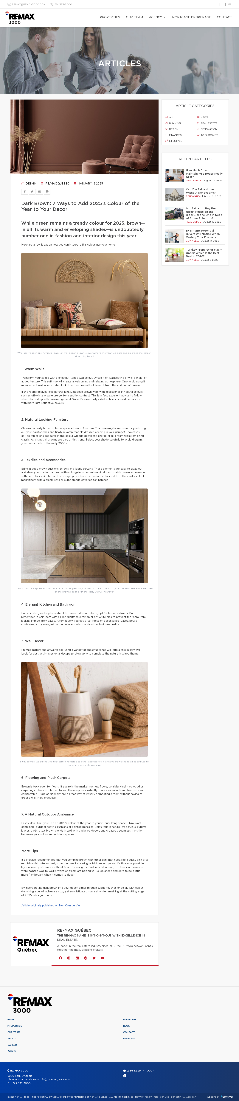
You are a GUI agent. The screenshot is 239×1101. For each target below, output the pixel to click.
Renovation (208, 129)
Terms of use (161, 1097)
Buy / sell (175, 123)
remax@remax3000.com (29, 4)
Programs (129, 1019)
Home (10, 1019)
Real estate (208, 123)
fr (230, 4)
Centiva (227, 1096)
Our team (134, 17)
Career (12, 1045)
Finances (175, 135)
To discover (209, 135)
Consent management (183, 1097)
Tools (11, 1051)
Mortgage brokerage (191, 17)
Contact (224, 17)
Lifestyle (175, 141)
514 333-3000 (63, 4)
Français (129, 1039)
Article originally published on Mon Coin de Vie (50, 905)
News (204, 117)
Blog (126, 1026)
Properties (110, 17)
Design (30, 183)
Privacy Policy (143, 1097)
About (11, 1039)
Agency (155, 17)
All (171, 117)
